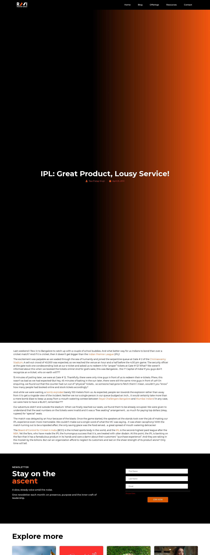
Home (127, 5)
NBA (15, 433)
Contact (188, 5)
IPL (117, 430)
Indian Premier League (101, 354)
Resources (171, 5)
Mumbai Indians (145, 398)
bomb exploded (55, 392)
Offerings (154, 5)
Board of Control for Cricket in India (37, 430)
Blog (140, 5)
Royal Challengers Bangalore (115, 398)
